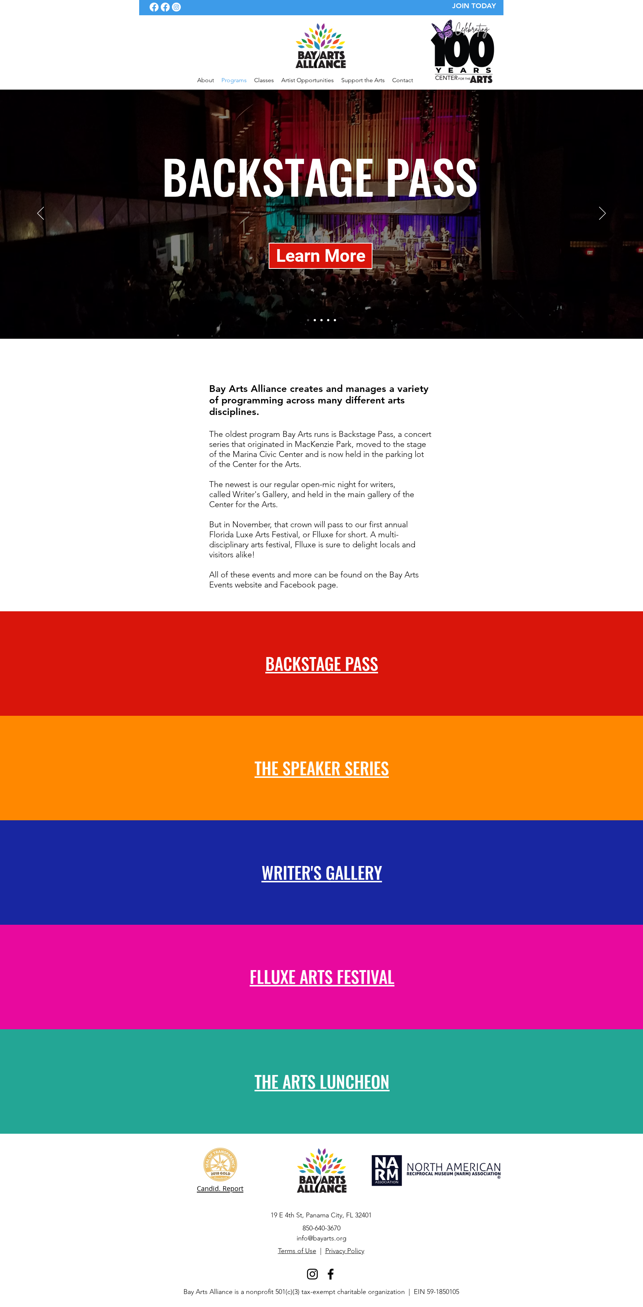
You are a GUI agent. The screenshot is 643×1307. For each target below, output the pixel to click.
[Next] (602, 214)
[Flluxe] (328, 320)
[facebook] (165, 7)
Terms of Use (297, 1251)
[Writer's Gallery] (321, 320)
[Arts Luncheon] (335, 320)
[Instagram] (176, 7)
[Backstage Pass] (308, 320)
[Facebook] (154, 7)
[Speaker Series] (315, 320)
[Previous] (40, 214)
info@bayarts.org (321, 1238)
